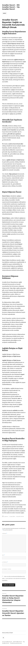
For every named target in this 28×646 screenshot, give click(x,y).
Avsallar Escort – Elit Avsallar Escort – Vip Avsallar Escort (11, 7)
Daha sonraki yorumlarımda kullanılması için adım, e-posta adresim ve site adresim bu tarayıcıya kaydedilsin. (13, 578)
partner (6, 516)
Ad (3, 555)
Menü (4, 13)
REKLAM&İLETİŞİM (7, 632)
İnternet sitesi (6, 569)
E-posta (5, 562)
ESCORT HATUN (20, 516)
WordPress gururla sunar (16, 643)
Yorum (4, 533)
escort (3, 641)
